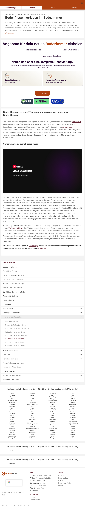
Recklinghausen (52, 394)
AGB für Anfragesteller (38, 479)
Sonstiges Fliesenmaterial (12, 307)
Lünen (73, 387)
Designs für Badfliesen (11, 290)
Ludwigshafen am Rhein (32, 422)
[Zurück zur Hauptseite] (14, 467)
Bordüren (6, 349)
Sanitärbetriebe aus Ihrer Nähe (14, 286)
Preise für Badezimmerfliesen (13, 357)
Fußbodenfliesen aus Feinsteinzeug (18, 322)
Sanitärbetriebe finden (11, 373)
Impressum (34, 484)
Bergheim (72, 428)
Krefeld (32, 392)
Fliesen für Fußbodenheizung (15, 319)
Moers (52, 409)
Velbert (73, 392)
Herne (32, 415)
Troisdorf (72, 405)
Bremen (12, 404)
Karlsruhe (12, 424)
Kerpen (73, 426)
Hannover (12, 405)
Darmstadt (53, 387)
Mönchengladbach (12, 431)
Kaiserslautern (53, 422)
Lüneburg (72, 409)
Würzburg (52, 389)
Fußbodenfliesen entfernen (15, 339)
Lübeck (32, 400)
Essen (12, 402)
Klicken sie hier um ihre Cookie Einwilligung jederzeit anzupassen (18, 499)
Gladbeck (72, 400)
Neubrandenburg (73, 417)
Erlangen (52, 415)
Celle (73, 413)
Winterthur (12, 457)
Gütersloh (52, 426)
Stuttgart (12, 398)
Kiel (32, 394)
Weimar (73, 424)
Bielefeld (12, 418)
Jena (52, 420)
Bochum (12, 415)
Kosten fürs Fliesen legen (12, 361)
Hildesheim (52, 413)
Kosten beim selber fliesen (12, 282)
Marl (73, 389)
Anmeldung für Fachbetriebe (40, 469)
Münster (12, 426)
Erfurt (32, 405)
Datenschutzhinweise (38, 477)
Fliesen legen (33, 240)
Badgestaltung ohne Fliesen (13, 273)
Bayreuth (72, 407)
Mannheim (12, 422)
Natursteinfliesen (9, 294)
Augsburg (32, 387)
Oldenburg (32, 424)
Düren (52, 430)
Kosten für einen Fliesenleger (13, 277)
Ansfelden (32, 444)
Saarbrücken (32, 413)
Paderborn (32, 431)
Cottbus (52, 405)
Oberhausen (32, 396)
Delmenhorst (72, 404)
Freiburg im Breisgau (32, 398)
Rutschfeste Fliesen (10, 265)
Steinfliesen (7, 298)
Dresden (12, 413)
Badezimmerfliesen (10, 261)
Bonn (12, 420)
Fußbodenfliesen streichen (14, 336)
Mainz (32, 409)
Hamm (32, 411)
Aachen (32, 389)
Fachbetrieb (41, 242)
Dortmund (12, 396)
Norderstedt (73, 411)
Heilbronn (52, 396)
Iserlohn (52, 424)
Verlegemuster (67, 121)
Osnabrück (32, 418)
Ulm (53, 398)
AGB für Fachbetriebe (37, 482)
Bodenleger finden (65, 477)
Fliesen (32, 8)
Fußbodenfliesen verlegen (14, 333)
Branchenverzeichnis (37, 474)
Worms (73, 396)
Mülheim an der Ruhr (32, 417)
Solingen (32, 420)
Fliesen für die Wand (10, 344)
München (12, 391)
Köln (12, 392)
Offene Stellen (35, 494)
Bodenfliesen (76, 116)
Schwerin (52, 428)
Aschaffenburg (73, 415)
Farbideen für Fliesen (10, 353)
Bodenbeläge (10, 8)
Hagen (32, 402)
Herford (73, 420)
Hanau (73, 391)
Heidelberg (32, 430)
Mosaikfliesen (8, 302)
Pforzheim (53, 402)
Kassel (32, 407)
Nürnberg (12, 411)
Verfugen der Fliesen (15, 222)
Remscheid (53, 404)
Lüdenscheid (72, 398)
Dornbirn (12, 444)
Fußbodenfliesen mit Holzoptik (16, 329)
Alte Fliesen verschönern (12, 369)
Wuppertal (12, 417)
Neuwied (72, 418)
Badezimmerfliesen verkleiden (14, 269)
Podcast (33, 491)
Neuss (32, 428)
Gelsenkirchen (12, 430)
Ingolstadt (52, 400)
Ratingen (52, 431)
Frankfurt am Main (12, 394)
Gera (52, 411)
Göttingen (52, 392)
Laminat (53, 8)
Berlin (12, 387)
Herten (73, 422)
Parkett (75, 8)
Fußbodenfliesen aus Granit (15, 326)
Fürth (52, 407)
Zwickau (52, 418)
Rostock (32, 404)
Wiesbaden (12, 428)
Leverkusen (32, 426)
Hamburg (12, 389)
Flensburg (73, 394)
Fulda (72, 430)
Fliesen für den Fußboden (12, 311)
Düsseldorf (12, 400)
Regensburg (52, 391)
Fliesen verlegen (9, 365)
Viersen (73, 402)
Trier (52, 417)
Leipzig (12, 409)
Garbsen (72, 431)
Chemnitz (32, 391)
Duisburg (12, 407)
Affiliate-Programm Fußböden (41, 472)
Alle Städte (72, 383)
